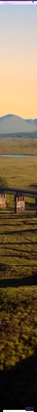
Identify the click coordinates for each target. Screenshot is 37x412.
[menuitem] (12, 1)
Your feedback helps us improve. (8, 3)
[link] (33, 1)
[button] (33, 3)
